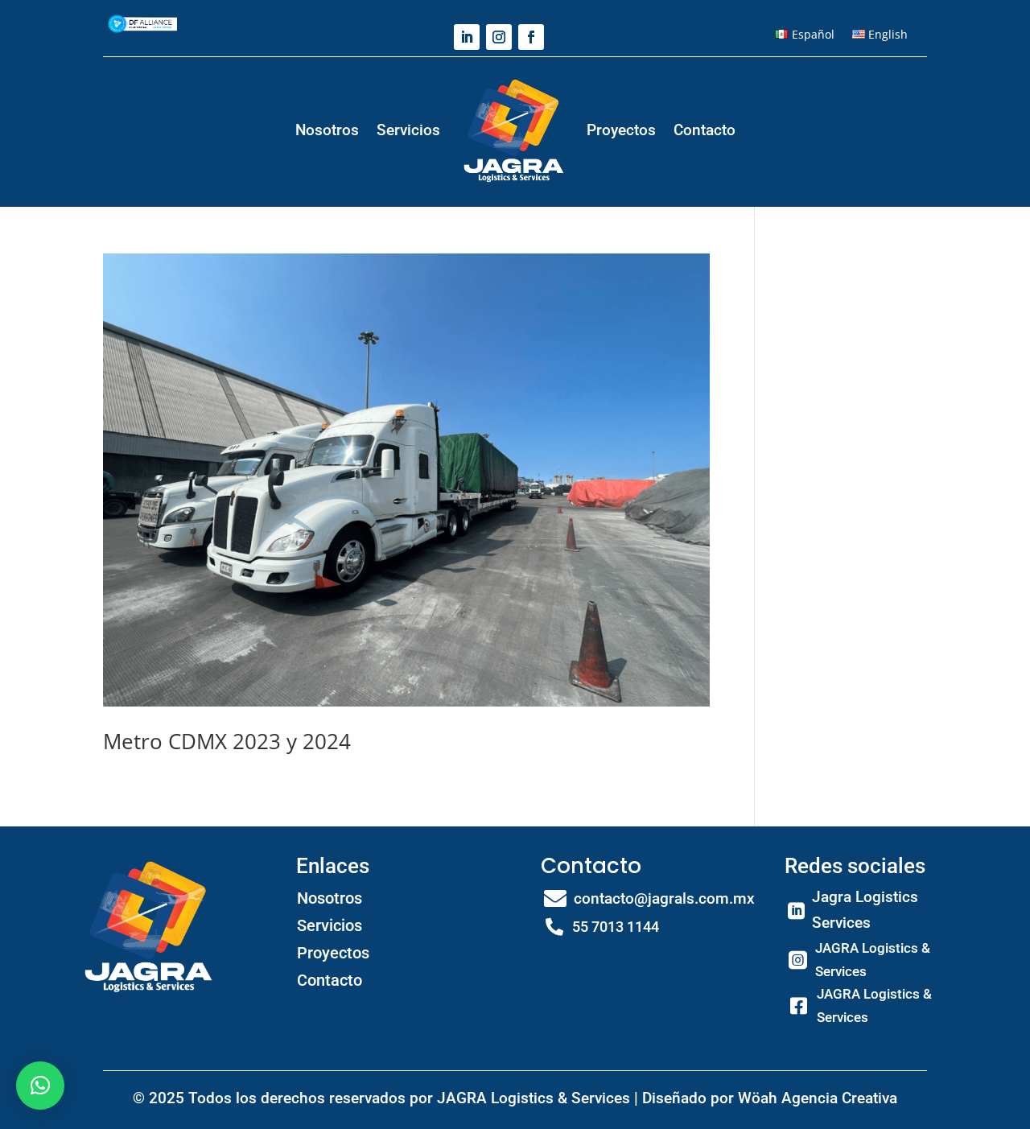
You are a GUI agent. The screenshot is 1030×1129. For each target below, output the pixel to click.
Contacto (704, 130)
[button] (40, 1085)
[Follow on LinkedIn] (467, 37)
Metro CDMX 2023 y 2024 (227, 741)
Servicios (408, 130)
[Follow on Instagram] (499, 37)
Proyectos (621, 130)
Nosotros (327, 130)
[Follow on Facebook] (531, 37)
